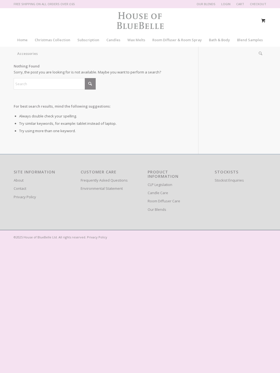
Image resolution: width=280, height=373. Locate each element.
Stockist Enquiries (229, 180)
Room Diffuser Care (164, 201)
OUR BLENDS (206, 4)
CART (240, 4)
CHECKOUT (258, 4)
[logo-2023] (140, 20)
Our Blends (157, 209)
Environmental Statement (102, 188)
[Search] (258, 53)
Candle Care (158, 192)
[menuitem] (206, 4)
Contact (20, 188)
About (19, 180)
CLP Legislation (160, 184)
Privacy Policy (25, 196)
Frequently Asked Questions (104, 180)
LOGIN (226, 4)
